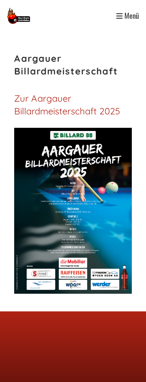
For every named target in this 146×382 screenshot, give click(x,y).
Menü (131, 16)
